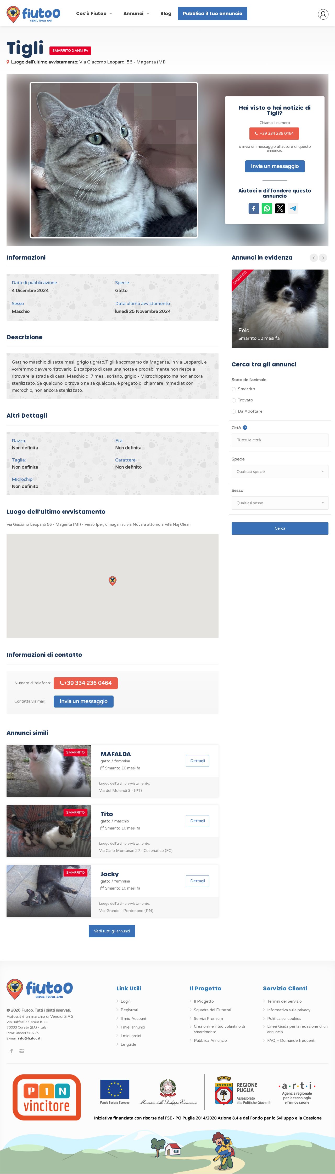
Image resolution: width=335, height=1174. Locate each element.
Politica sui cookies (284, 1018)
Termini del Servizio (284, 1001)
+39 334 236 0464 (276, 133)
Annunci (134, 13)
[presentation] (314, 258)
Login (126, 1001)
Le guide (128, 1044)
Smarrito (246, 389)
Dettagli (197, 760)
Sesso (237, 490)
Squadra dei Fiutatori (212, 1010)
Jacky (109, 873)
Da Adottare (250, 411)
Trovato (245, 400)
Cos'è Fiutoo (92, 13)
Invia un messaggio (84, 701)
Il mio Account (134, 1018)
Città (251, 427)
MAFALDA (115, 753)
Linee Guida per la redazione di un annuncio (297, 1029)
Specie (238, 459)
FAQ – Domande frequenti (291, 1040)
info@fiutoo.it (29, 1038)
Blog (165, 13)
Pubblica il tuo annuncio (212, 13)
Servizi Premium (208, 1018)
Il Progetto (204, 1001)
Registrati (129, 1010)
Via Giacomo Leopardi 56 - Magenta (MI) (88, 62)
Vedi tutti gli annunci (112, 931)
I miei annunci (133, 1027)
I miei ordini (131, 1035)
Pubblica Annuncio (210, 1040)
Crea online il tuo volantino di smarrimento (219, 1029)
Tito (106, 813)
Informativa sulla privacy (288, 1010)
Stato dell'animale (249, 379)
